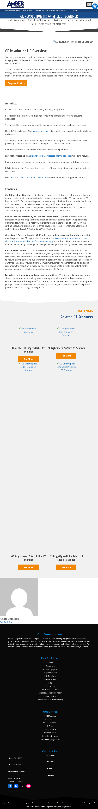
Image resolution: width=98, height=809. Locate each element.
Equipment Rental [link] (50, 672)
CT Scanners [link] (50, 719)
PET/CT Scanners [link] (50, 722)
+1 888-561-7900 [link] (15, 758)
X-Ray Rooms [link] (50, 729)
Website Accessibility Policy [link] (50, 693)
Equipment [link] (50, 666)
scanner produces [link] (40, 131)
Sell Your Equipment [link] (50, 669)
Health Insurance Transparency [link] (50, 699)
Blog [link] (50, 683)
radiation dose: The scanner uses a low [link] (28, 177)
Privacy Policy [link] (50, 696)
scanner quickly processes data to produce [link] (50, 155)
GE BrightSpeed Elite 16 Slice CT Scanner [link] (28, 558)
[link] (95, 6)
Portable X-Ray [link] (50, 732)
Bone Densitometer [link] (50, 736)
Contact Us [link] (50, 686)
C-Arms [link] (50, 726)
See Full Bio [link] (6, 622)
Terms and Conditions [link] (50, 689)
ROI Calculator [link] (50, 676)
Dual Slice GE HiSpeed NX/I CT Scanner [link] (28, 349)
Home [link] (50, 662)
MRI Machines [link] (50, 716)
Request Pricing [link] (16, 83)
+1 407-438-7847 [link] (15, 764)
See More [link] (28, 359)
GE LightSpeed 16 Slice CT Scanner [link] (66, 348)
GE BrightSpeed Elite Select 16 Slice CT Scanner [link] (66, 558)
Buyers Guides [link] (50, 679)
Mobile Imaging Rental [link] (50, 739)
